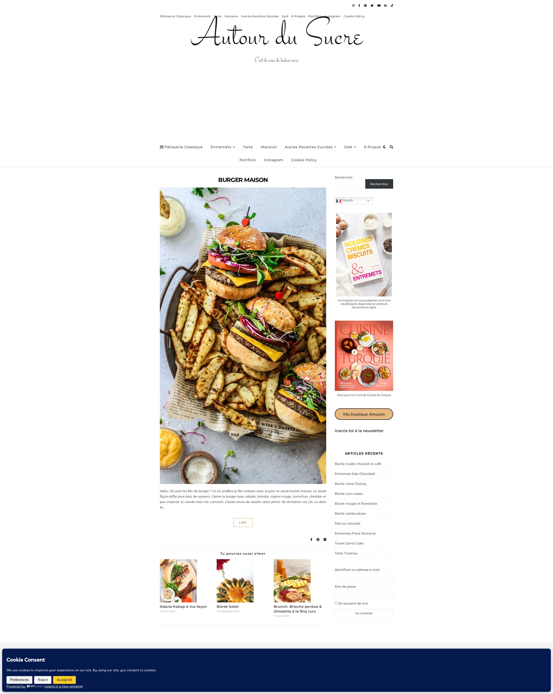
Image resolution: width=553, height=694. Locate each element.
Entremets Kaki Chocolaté (355, 473)
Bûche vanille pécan (350, 513)
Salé (348, 147)
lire (243, 522)
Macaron (269, 147)
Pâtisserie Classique (184, 147)
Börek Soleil (227, 607)
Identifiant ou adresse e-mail (357, 569)
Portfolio (248, 160)
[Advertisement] (276, 108)
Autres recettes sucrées (309, 147)
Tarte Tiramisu (346, 553)
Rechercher (344, 177)
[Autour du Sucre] (276, 38)
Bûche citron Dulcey (350, 483)
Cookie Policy (304, 160)
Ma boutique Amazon (364, 414)
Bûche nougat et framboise (356, 503)
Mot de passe (345, 586)
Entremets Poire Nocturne (355, 533)
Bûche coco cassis (349, 493)
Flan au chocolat (347, 523)
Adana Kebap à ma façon (183, 607)
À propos (372, 147)
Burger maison (243, 179)
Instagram (273, 160)
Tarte (248, 147)
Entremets (221, 147)
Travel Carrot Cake (349, 543)
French (347, 200)
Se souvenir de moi (353, 603)
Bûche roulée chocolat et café (358, 464)
